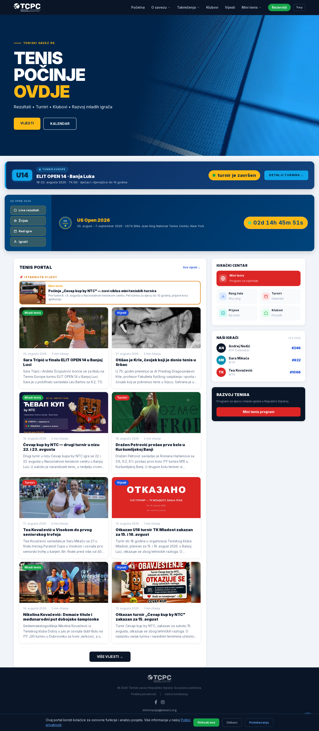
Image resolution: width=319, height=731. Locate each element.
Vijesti (230, 7)
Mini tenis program (258, 412)
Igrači (23, 241)
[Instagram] (163, 702)
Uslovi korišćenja (176, 694)
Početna (138, 7)
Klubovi (212, 7)
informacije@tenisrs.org (160, 710)
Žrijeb (23, 220)
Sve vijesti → (192, 267)
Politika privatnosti (143, 694)
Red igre (25, 231)
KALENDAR (60, 124)
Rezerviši (279, 7)
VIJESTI (27, 123)
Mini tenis (250, 7)
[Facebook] (156, 702)
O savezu (159, 7)
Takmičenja (186, 7)
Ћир (299, 7)
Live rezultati (29, 210)
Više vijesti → (110, 657)
